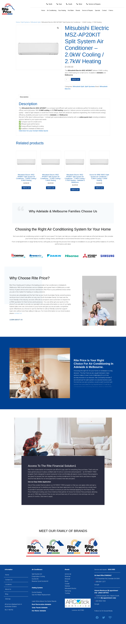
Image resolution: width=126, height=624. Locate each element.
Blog (6, 594)
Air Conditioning (51, 10)
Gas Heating (62, 10)
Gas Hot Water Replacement (41, 595)
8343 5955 (111, 569)
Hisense (67, 586)
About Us (8, 589)
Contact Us (8, 580)
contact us (18, 313)
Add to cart (75, 79)
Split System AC (37, 574)
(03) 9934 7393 (101, 601)
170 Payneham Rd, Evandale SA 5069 (107, 578)
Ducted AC (35, 579)
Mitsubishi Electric (70, 588)
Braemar (67, 576)
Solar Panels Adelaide (40, 607)
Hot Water (71, 10)
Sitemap (8, 599)
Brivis (66, 581)
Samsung (68, 591)
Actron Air (68, 574)
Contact (104, 10)
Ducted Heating (37, 592)
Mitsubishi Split (35, 22)
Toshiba (67, 593)
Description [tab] (24, 97)
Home (43, 10)
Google (96, 585)
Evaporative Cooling (38, 576)
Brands (78, 10)
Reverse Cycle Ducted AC (40, 581)
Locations (8, 584)
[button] (49, 4)
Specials (97, 10)
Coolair (67, 584)
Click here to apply (46, 496)
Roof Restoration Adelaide (41, 604)
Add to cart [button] (26, 188)
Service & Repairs (87, 10)
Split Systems (25, 22)
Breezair (67, 579)
